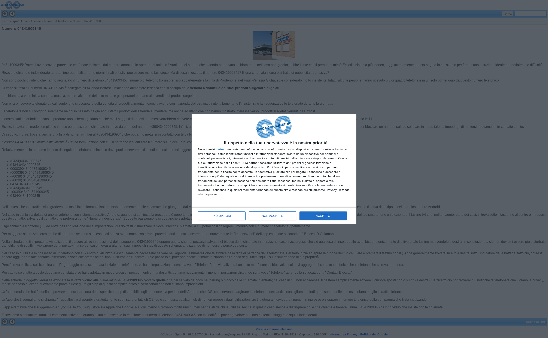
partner (221, 149)
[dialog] (274, 169)
